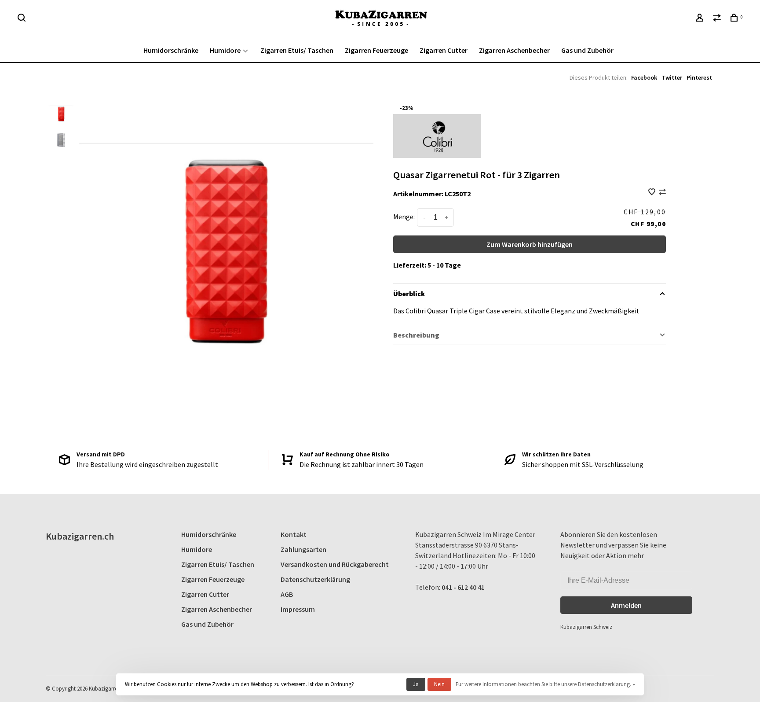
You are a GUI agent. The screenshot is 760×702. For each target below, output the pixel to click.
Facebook (644, 77)
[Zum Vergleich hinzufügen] (662, 192)
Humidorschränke (170, 50)
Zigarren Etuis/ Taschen (296, 50)
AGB (287, 594)
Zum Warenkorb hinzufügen (529, 244)
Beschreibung (416, 335)
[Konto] (701, 19)
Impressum (298, 609)
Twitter (671, 77)
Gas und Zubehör (587, 50)
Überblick (409, 293)
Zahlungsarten (303, 549)
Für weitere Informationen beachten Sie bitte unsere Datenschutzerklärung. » (545, 684)
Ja (416, 684)
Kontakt (294, 534)
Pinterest (699, 77)
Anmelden (626, 605)
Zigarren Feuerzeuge (376, 50)
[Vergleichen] (718, 19)
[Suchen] (23, 19)
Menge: (404, 216)
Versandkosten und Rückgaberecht (335, 564)
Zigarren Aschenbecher (514, 50)
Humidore (225, 50)
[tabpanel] (226, 249)
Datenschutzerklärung (315, 579)
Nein (439, 684)
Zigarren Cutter (444, 50)
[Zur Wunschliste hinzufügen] (652, 192)
